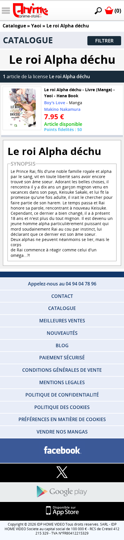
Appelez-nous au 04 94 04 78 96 (62, 284)
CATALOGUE (62, 308)
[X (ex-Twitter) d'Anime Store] (62, 472)
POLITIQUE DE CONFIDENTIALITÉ (62, 395)
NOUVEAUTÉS (62, 333)
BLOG (62, 345)
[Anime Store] (30, 10)
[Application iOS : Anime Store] (62, 511)
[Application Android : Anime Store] (62, 492)
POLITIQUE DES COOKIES (62, 407)
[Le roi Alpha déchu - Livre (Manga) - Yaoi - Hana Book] (22, 108)
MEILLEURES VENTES (62, 320)
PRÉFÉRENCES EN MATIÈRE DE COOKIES (62, 419)
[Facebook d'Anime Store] (62, 450)
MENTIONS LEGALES (62, 382)
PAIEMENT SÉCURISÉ (62, 357)
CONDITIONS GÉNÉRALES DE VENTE (62, 370)
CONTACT (62, 296)
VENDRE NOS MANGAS (62, 432)
